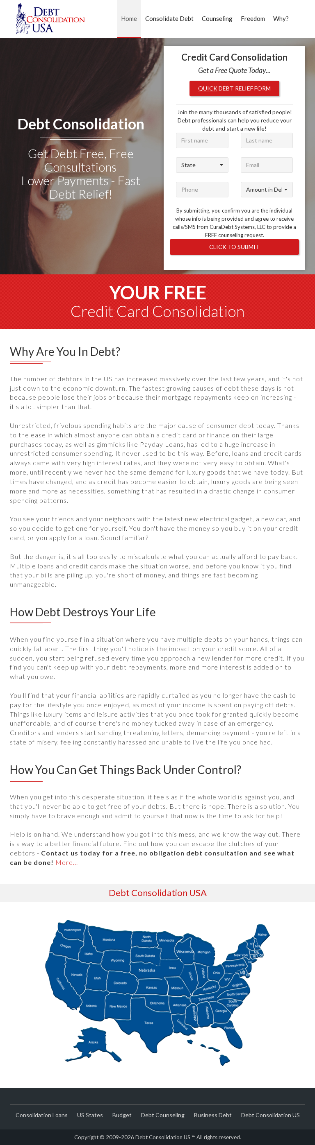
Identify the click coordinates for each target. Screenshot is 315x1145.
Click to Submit (234, 246)
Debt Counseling (163, 1114)
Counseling (217, 18)
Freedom (253, 18)
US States (90, 1114)
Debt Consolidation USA (158, 892)
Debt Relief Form (234, 88)
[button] (202, 165)
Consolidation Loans (42, 1114)
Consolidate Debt (169, 18)
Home (129, 18)
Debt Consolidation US (270, 1114)
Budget (122, 1114)
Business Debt (213, 1114)
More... (66, 862)
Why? (281, 18)
